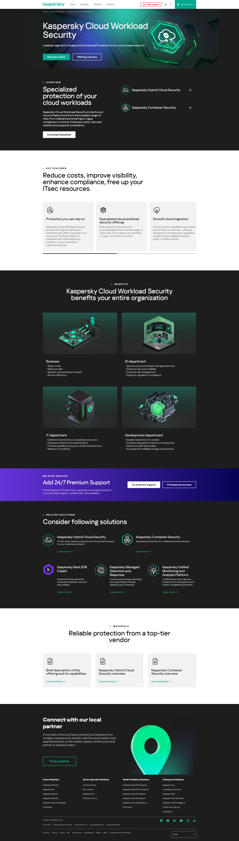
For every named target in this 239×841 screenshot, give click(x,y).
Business (85, 4)
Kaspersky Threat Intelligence (174, 803)
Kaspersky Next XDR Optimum (134, 798)
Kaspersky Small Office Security (135, 785)
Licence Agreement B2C (96, 825)
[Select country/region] (165, 4)
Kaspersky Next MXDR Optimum (135, 803)
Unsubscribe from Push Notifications (120, 832)
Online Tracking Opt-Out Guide (62, 825)
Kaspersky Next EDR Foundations (136, 789)
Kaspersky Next (169, 785)
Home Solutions (51, 779)
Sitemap (98, 832)
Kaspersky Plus (48, 789)
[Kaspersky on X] (168, 820)
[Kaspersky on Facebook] (161, 820)
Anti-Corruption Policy (80, 825)
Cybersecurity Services (172, 789)
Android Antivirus (89, 785)
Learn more (63, 551)
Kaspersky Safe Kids (50, 798)
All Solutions (47, 807)
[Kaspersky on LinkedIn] (174, 820)
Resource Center (77, 832)
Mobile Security (89, 794)
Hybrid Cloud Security (171, 807)
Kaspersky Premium (50, 794)
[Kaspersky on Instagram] (187, 820)
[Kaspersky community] (194, 820)
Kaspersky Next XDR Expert (173, 798)
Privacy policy (47, 825)
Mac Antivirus (88, 789)
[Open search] (171, 4)
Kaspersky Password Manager (54, 803)
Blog (68, 832)
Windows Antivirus (90, 798)
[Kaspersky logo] (54, 4)
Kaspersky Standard (51, 785)
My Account (186, 4)
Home (72, 4)
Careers (105, 832)
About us (110, 4)
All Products (127, 807)
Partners (97, 4)
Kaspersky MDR (169, 794)
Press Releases (89, 832)
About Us (55, 832)
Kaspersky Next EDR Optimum (134, 794)
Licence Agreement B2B (113, 825)
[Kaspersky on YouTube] (181, 820)
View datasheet (54, 681)
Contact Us (46, 832)
